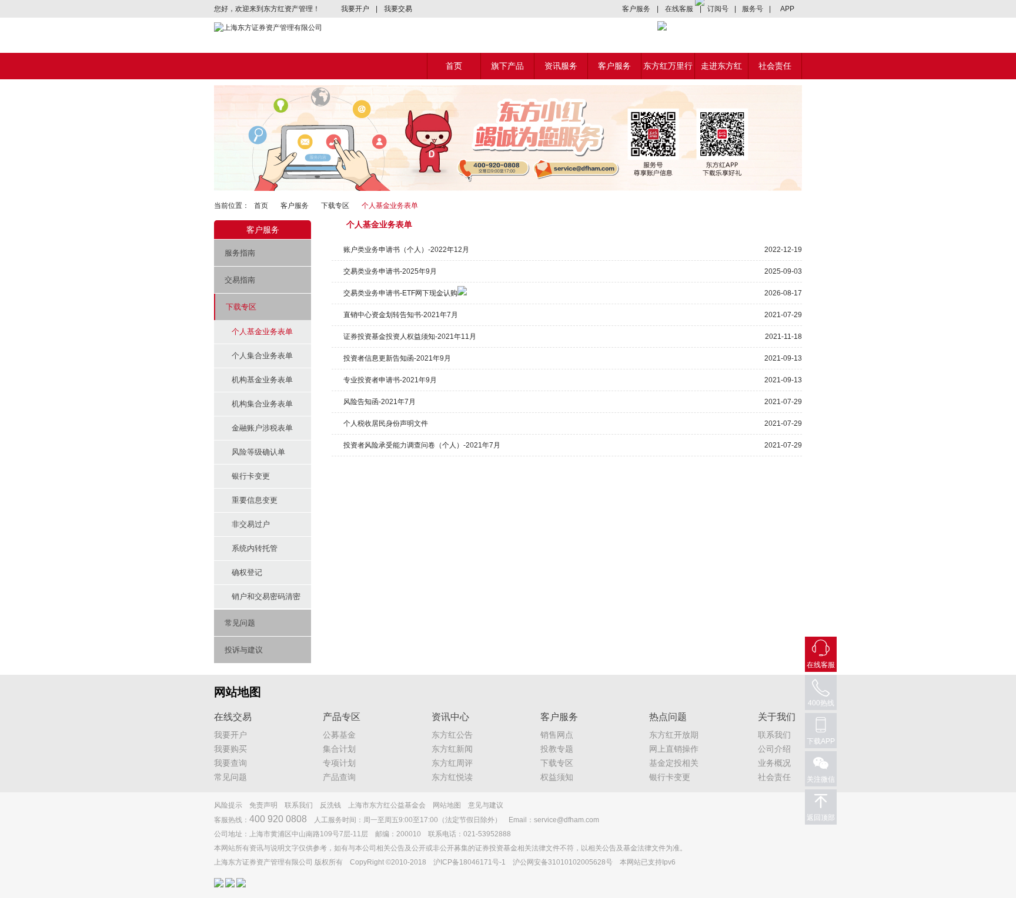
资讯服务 (560, 65)
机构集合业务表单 (262, 403)
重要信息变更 (255, 500)
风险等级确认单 (258, 452)
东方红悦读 (452, 777)
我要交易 (398, 9)
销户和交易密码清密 (266, 596)
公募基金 (339, 734)
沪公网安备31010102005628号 (563, 862)
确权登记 (247, 572)
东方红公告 (452, 734)
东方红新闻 (452, 749)
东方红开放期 (673, 734)
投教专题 (556, 749)
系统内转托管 (255, 548)
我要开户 (355, 9)
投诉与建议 (244, 649)
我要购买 (230, 749)
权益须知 (556, 777)
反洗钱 (330, 805)
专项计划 (339, 763)
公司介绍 (774, 749)
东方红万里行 (668, 65)
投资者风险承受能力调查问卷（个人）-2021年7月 (421, 445)
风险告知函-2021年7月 (379, 402)
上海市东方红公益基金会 (387, 805)
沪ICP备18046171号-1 (469, 862)
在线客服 (679, 9)
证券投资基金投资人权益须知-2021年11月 (409, 336)
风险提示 (228, 805)
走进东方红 (721, 65)
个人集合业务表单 (262, 355)
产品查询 (339, 777)
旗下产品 (507, 65)
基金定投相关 (673, 763)
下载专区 (335, 205)
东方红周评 (452, 763)
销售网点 (556, 734)
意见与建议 (485, 805)
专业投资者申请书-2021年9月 (390, 380)
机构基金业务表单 (262, 379)
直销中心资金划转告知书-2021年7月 (400, 315)
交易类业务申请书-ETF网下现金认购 (400, 293)
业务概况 (774, 763)
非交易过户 (251, 524)
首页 (454, 65)
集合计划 (339, 749)
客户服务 (636, 9)
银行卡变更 (251, 476)
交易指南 (240, 279)
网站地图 (447, 805)
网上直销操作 (673, 749)
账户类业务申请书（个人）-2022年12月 (406, 249)
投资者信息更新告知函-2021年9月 (397, 358)
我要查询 (230, 763)
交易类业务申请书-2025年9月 (390, 271)
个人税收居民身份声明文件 (385, 423)
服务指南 (240, 252)
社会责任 (774, 65)
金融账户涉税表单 (262, 427)
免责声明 (263, 805)
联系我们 (774, 734)
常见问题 (240, 622)
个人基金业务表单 (262, 331)
